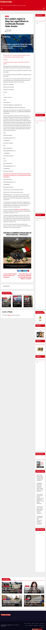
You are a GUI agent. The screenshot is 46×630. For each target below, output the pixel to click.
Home (25, 623)
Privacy (26, 625)
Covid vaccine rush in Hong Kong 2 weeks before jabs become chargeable (33, 602)
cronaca (6, 16)
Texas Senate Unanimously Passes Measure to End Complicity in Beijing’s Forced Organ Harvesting (11, 603)
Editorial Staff (8, 30)
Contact (33, 623)
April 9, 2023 (6, 591)
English (36, 629)
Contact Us (37, 623)
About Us (29, 623)
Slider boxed (36, 625)
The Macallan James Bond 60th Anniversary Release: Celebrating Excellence (40, 520)
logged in (10, 315)
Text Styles (43, 627)
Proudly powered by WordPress (6, 624)
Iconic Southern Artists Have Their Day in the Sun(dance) (10, 275)
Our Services (42, 623)
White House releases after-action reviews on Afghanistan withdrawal (40, 477)
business (27, 599)
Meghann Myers (14, 591)
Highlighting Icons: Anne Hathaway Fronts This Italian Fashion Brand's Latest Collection (40, 487)
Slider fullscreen (42, 625)
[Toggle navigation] (43, 8)
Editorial (6, 305)
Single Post (31, 625)
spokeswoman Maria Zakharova (21, 209)
